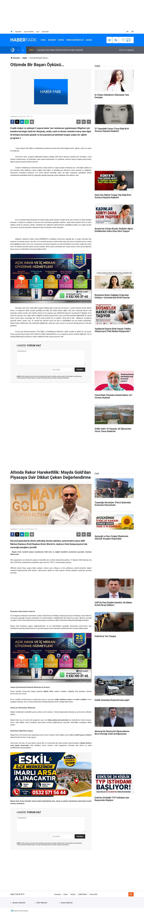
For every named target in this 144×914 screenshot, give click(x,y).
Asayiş (89, 40)
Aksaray (52, 40)
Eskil (43, 40)
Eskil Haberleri (42, 903)
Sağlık (24, 58)
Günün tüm (126, 50)
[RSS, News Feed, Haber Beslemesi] (131, 894)
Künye (66, 894)
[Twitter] (17, 122)
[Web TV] (127, 32)
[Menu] (109, 40)
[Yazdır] (32, 122)
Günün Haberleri (29, 31)
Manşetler (18, 31)
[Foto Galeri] (132, 32)
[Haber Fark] (23, 40)
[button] (78, 122)
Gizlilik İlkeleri (82, 894)
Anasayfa (16, 58)
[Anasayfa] (11, 31)
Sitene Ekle (45, 31)
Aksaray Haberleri (18, 903)
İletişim (72, 894)
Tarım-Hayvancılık (75, 40)
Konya (61, 40)
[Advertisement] (63, 14)
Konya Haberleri (67, 903)
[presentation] (18, 50)
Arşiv (37, 31)
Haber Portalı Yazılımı (21, 911)
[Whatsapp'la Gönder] (27, 122)
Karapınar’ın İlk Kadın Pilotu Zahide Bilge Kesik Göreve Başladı (60, 50)
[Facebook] (12, 122)
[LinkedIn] (22, 122)
